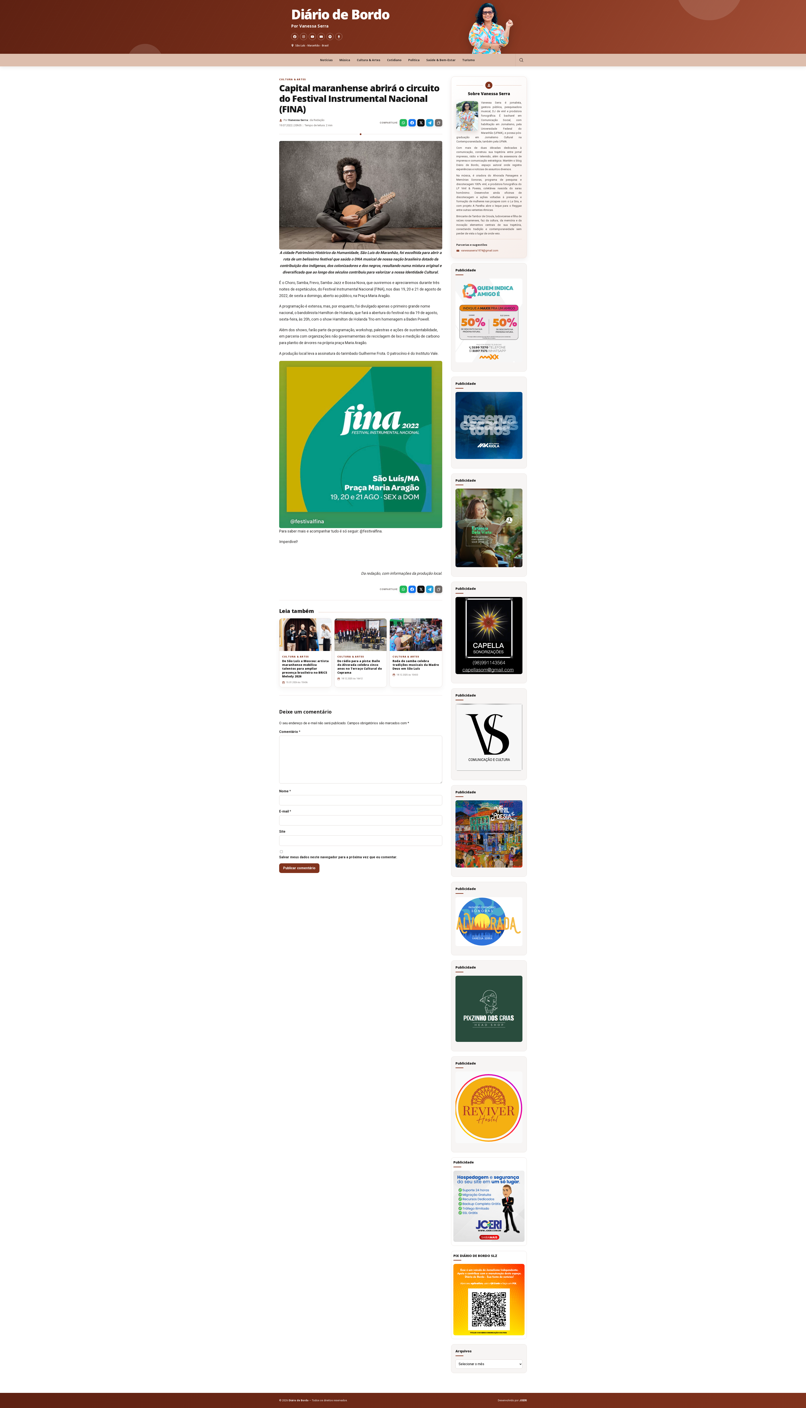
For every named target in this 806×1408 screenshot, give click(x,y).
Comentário (289, 732)
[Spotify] (330, 36)
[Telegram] (429, 122)
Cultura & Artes (368, 60)
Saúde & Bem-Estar (440, 60)
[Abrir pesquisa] (521, 60)
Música (344, 60)
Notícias (326, 60)
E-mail (285, 811)
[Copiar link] (438, 122)
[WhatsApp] (403, 122)
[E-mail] (321, 36)
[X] (421, 122)
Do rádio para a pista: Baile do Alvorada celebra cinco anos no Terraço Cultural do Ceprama (359, 666)
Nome (285, 791)
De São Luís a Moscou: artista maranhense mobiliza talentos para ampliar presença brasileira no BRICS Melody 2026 (305, 668)
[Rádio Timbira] (338, 36)
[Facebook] (294, 36)
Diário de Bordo (340, 14)
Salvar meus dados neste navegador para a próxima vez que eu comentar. (338, 857)
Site (282, 831)
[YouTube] (312, 36)
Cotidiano (394, 60)
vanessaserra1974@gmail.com (479, 250)
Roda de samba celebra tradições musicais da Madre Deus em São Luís (416, 664)
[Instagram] (303, 36)
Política (414, 60)
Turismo (468, 60)
